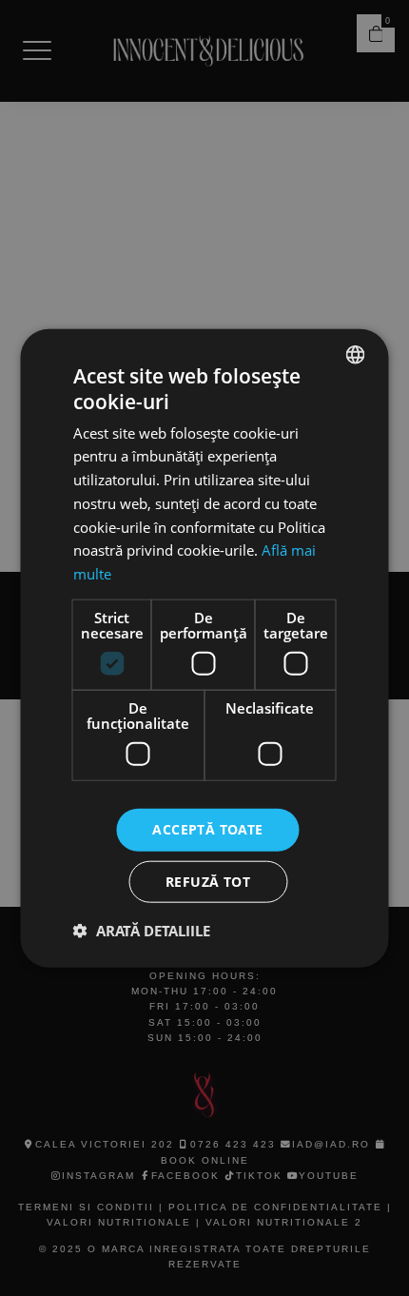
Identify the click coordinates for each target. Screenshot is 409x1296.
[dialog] (204, 648)
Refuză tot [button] (208, 881)
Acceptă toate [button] (207, 829)
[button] (141, 929)
